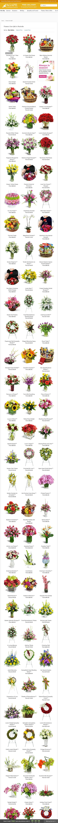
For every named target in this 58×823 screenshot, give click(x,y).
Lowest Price (27, 30)
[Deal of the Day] (45, 71)
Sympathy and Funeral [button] (32, 10)
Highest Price (19, 30)
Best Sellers (11, 30)
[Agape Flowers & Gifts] (10, 5)
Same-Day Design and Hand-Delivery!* (11, 1)
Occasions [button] (14, 10)
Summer (8, 10)
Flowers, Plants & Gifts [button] (46, 10)
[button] (54, 816)
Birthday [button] (22, 10)
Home (3, 20)
